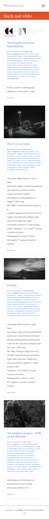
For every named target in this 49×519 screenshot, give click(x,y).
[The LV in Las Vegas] (24, 122)
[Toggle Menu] (43, 6)
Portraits (37, 70)
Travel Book (33, 467)
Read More (11, 98)
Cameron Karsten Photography (24, 451)
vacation (23, 76)
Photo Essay (29, 67)
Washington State (13, 79)
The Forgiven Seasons (20, 467)
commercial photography (16, 453)
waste (31, 315)
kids (26, 460)
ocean (14, 306)
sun (30, 72)
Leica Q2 (16, 67)
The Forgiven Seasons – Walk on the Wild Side (24, 434)
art (22, 56)
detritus (35, 300)
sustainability (11, 313)
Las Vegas (16, 160)
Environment (11, 65)
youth (31, 471)
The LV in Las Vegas (18, 143)
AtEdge (20, 510)
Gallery (9, 304)
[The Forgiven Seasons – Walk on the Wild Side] (24, 413)
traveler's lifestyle (13, 76)
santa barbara (17, 72)
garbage (15, 304)
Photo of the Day (30, 309)
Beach (39, 295)
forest (23, 460)
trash (18, 313)
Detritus (12, 285)
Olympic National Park (25, 306)
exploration (11, 460)
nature (22, 67)
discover (19, 158)
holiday (9, 67)
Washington (31, 76)
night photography (34, 160)
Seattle (25, 72)
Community (29, 453)
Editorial (29, 63)
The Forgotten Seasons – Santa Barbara (21, 44)
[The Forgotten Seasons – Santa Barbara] (24, 32)
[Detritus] (24, 269)
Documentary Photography (16, 63)
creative (25, 61)
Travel (23, 74)
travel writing (21, 469)
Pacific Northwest (13, 163)
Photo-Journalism (18, 70)
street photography (28, 165)
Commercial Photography (29, 444)
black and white (12, 297)
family (35, 65)
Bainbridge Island (30, 56)
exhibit (38, 302)
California (18, 58)
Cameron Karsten (15, 52)
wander (32, 167)
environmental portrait (24, 65)
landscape (29, 304)
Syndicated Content (27, 54)
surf (33, 72)
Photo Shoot (28, 462)
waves (36, 315)
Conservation (27, 300)
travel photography (32, 74)
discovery (20, 455)
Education (20, 458)
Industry (22, 304)
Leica (35, 304)
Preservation (29, 311)
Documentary (33, 61)
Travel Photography (28, 446)
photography (29, 70)
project (9, 72)
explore (9, 160)
